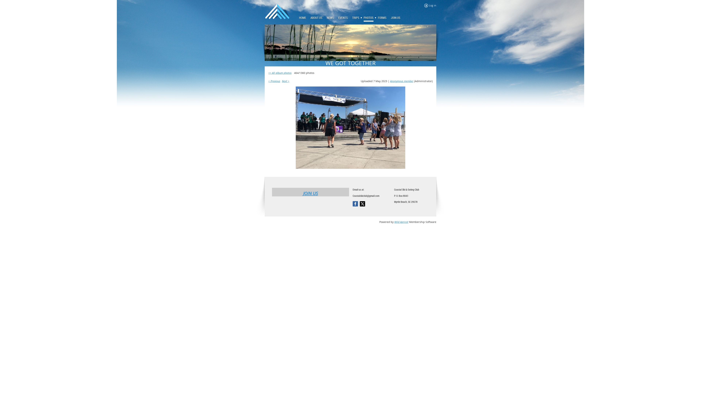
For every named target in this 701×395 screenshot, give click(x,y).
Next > (285, 81)
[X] (362, 203)
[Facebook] (355, 203)
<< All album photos (280, 73)
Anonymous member (401, 81)
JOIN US (310, 193)
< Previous (274, 81)
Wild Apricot (401, 222)
